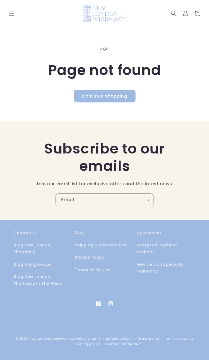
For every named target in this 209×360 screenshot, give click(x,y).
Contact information (123, 344)
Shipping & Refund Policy (101, 245)
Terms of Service (93, 270)
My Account (148, 233)
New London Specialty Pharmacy (159, 268)
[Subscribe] (147, 199)
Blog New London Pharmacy (32, 248)
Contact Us (26, 233)
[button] (11, 13)
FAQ (79, 233)
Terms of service (179, 338)
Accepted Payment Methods (156, 248)
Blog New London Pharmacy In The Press (38, 280)
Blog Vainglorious (32, 264)
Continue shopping (104, 96)
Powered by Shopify (83, 338)
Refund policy (118, 338)
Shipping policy (86, 344)
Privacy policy (148, 338)
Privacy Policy (89, 257)
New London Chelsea (47, 338)
